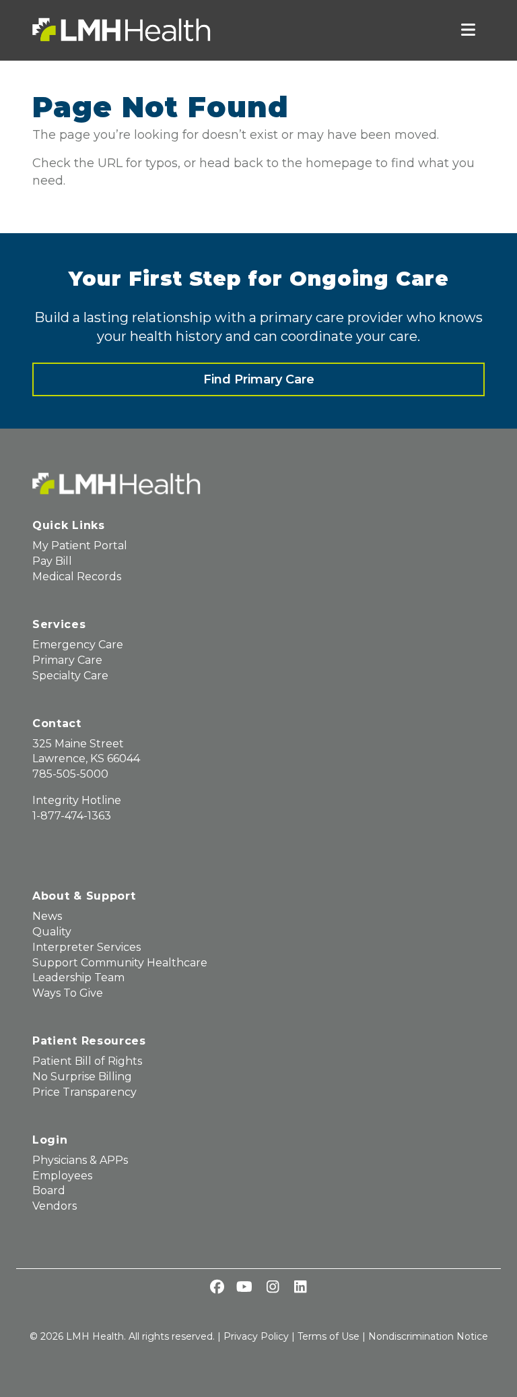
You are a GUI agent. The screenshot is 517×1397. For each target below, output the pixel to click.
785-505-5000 (70, 774)
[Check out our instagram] (272, 1287)
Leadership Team (78, 977)
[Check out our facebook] (217, 1287)
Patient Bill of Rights (87, 1061)
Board (48, 1190)
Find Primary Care (258, 379)
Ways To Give (67, 993)
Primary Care (67, 660)
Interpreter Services (86, 947)
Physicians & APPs (80, 1160)
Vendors (54, 1206)
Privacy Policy (256, 1336)
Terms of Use (328, 1336)
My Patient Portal (79, 545)
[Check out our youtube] (244, 1287)
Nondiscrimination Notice (428, 1336)
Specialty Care (70, 675)
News (47, 916)
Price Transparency (84, 1092)
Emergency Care (77, 644)
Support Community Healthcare (119, 962)
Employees (62, 1175)
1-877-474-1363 (71, 815)
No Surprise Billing (82, 1076)
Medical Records (76, 576)
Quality (51, 931)
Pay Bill (52, 561)
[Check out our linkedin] (300, 1287)
